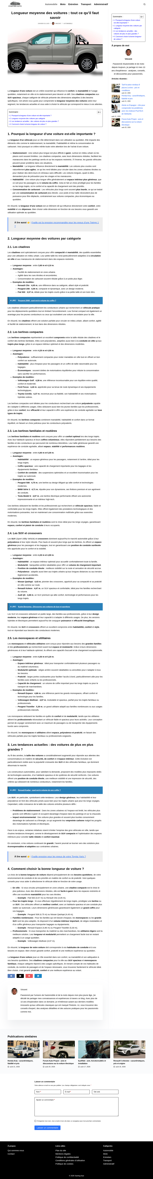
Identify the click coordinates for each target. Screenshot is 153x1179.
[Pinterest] (29, 976)
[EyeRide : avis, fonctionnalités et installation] (94, 1049)
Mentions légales (63, 1154)
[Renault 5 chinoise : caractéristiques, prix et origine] (129, 1049)
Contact (11, 1154)
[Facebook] (11, 976)
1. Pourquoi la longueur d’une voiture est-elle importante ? (30, 115)
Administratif (101, 4)
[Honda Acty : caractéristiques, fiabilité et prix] (116, 99)
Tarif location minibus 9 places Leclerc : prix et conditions (131, 87)
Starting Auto (79, 1176)
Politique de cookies (64, 1164)
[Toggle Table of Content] (97, 112)
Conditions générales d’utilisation (70, 1160)
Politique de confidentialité (67, 1157)
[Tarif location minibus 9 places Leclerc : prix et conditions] (116, 88)
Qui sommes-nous (16, 1150)
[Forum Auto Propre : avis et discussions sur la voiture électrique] (116, 122)
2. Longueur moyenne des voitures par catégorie (27, 118)
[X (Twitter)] (20, 976)
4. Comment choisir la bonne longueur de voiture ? (28, 124)
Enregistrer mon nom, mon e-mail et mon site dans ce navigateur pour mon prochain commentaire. (69, 1121)
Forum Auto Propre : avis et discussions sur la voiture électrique (132, 122)
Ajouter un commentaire (45, 1100)
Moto (63, 4)
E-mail (68, 1092)
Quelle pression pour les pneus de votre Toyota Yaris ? (58, 856)
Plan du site (60, 1150)
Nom (38, 1092)
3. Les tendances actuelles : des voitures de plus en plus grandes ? (34, 121)
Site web (97, 1092)
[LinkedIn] (38, 976)
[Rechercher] (144, 4)
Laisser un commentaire (47, 1128)
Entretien (73, 4)
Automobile (51, 4)
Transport (86, 4)
